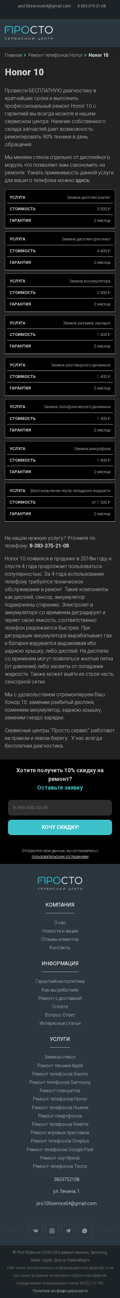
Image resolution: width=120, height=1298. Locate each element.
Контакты (60, 947)
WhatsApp (85, 1231)
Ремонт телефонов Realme (60, 1124)
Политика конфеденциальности (60, 1291)
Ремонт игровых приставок (60, 1132)
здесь (83, 180)
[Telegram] (63, 12)
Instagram (52, 1231)
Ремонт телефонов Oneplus (60, 1140)
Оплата (60, 1006)
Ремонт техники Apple (60, 1065)
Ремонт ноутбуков (60, 1157)
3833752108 (66, 1179)
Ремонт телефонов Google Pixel (60, 1149)
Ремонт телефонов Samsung (60, 1082)
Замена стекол (60, 1056)
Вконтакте (36, 1231)
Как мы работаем (60, 989)
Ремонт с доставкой (60, 998)
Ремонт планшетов (60, 1090)
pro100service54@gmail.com (44, 6)
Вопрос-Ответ (60, 1014)
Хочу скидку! (60, 827)
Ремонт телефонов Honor (60, 1098)
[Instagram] (56, 12)
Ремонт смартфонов (60, 1115)
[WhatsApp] (70, 12)
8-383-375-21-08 (91, 6)
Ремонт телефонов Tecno (60, 1166)
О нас (60, 922)
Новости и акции (60, 931)
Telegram (68, 1231)
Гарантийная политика (60, 981)
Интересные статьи (60, 1023)
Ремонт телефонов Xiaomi (60, 1073)
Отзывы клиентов (60, 939)
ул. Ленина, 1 (66, 1191)
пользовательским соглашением (60, 856)
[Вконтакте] (49, 12)
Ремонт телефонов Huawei (60, 1107)
